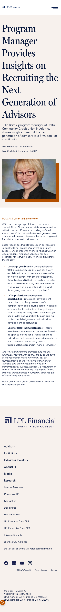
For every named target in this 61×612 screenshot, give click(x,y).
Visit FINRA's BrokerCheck (17, 594)
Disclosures (10, 508)
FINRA (17, 591)
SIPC (23, 591)
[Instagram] (30, 563)
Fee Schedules (12, 515)
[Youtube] (22, 563)
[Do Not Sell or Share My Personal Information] (2, 602)
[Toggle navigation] (54, 7)
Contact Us (10, 501)
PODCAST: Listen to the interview (20, 219)
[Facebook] (6, 563)
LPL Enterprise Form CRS (17, 528)
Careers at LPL (12, 494)
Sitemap (54, 570)
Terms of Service (41, 570)
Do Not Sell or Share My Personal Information (28, 549)
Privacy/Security (13, 535)
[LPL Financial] (11, 8)
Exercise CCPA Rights (15, 542)
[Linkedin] (14, 563)
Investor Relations (13, 487)
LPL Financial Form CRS (16, 521)
